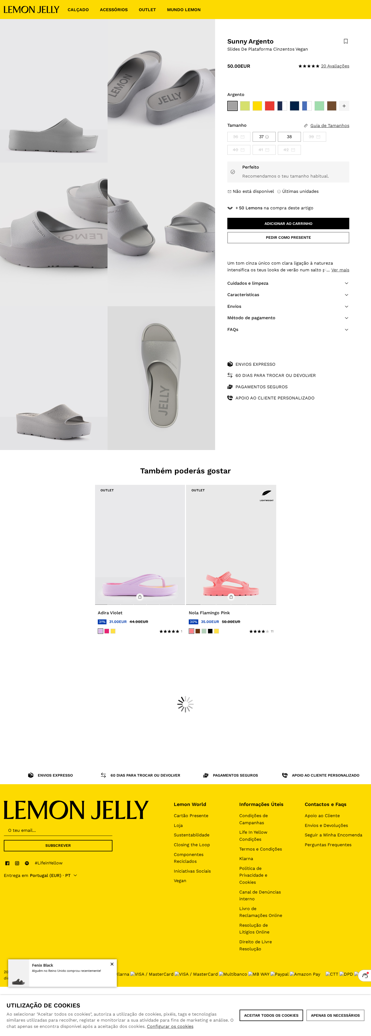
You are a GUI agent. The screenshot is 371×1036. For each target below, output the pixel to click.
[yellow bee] (113, 631)
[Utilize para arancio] (270, 106)
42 (286, 149)
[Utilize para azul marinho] (282, 106)
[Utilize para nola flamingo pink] (231, 545)
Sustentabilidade (191, 835)
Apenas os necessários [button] (335, 1015)
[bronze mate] (197, 631)
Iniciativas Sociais (192, 871)
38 (289, 136)
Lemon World (190, 804)
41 (261, 149)
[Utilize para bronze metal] (332, 106)
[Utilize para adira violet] (140, 545)
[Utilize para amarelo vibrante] (257, 106)
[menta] (204, 631)
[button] (344, 106)
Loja (178, 825)
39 (311, 136)
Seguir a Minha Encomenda (333, 835)
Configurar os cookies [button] (170, 1026)
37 (261, 136)
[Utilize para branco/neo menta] (319, 106)
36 (235, 136)
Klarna (246, 858)
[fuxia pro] (106, 631)
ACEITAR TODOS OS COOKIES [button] (271, 1015)
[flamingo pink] (191, 631)
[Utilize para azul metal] (307, 106)
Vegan (180, 880)
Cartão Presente (191, 815)
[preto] (210, 631)
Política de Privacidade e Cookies (253, 875)
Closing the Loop (192, 844)
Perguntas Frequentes (328, 844)
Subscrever (58, 845)
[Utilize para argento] (232, 106)
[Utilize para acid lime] (245, 106)
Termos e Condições (260, 849)
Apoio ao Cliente (322, 815)
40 (235, 149)
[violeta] (100, 631)
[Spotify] (26, 863)
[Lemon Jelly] (31, 9)
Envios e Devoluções (326, 825)
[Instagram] (17, 863)
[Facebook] (7, 863)
